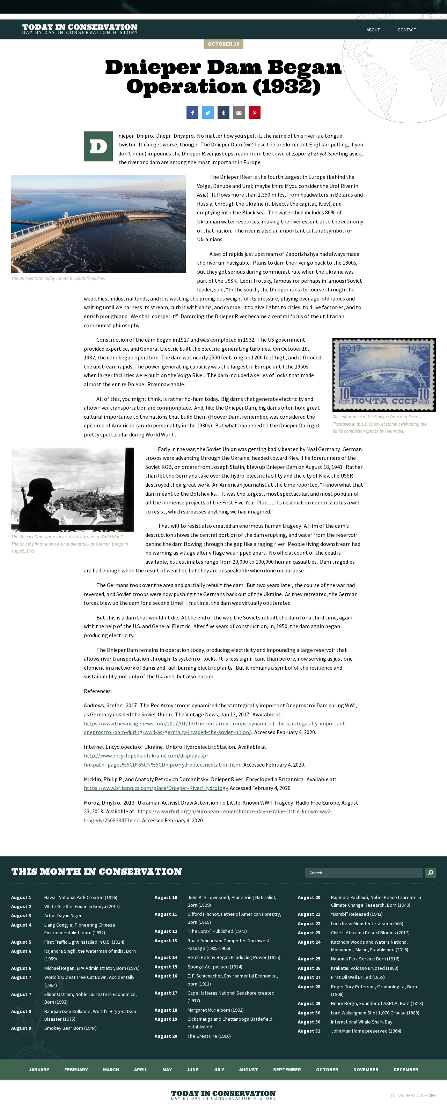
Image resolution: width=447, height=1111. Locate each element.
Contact (407, 29)
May (167, 1069)
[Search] (430, 873)
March (111, 1069)
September (287, 1069)
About (373, 29)
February (76, 1069)
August (248, 1069)
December (406, 1069)
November (366, 1069)
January (39, 1069)
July (218, 1069)
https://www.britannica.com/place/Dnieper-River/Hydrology (156, 787)
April (140, 1069)
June (192, 1069)
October (327, 1069)
